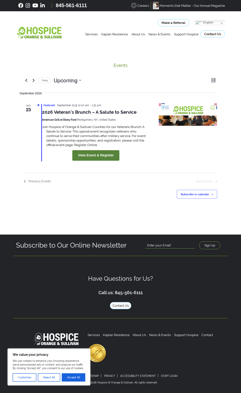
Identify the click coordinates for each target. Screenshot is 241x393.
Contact (207, 335)
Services (91, 34)
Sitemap (93, 375)
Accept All (73, 377)
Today (45, 80)
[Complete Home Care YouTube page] (35, 5)
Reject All (49, 377)
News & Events (159, 34)
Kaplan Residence (114, 34)
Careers (143, 6)
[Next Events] (33, 80)
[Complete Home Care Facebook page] (20, 5)
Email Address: (157, 239)
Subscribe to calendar (195, 194)
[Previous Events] (26, 80)
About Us (138, 34)
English (207, 22)
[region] (49, 366)
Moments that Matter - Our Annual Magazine (192, 6)
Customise (24, 377)
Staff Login (169, 375)
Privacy (109, 375)
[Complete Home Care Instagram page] (28, 5)
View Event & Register (96, 155)
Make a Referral (173, 23)
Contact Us (212, 34)
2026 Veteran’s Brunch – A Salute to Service (89, 112)
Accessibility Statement (138, 375)
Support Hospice (186, 34)
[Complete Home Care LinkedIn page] (42, 5)
